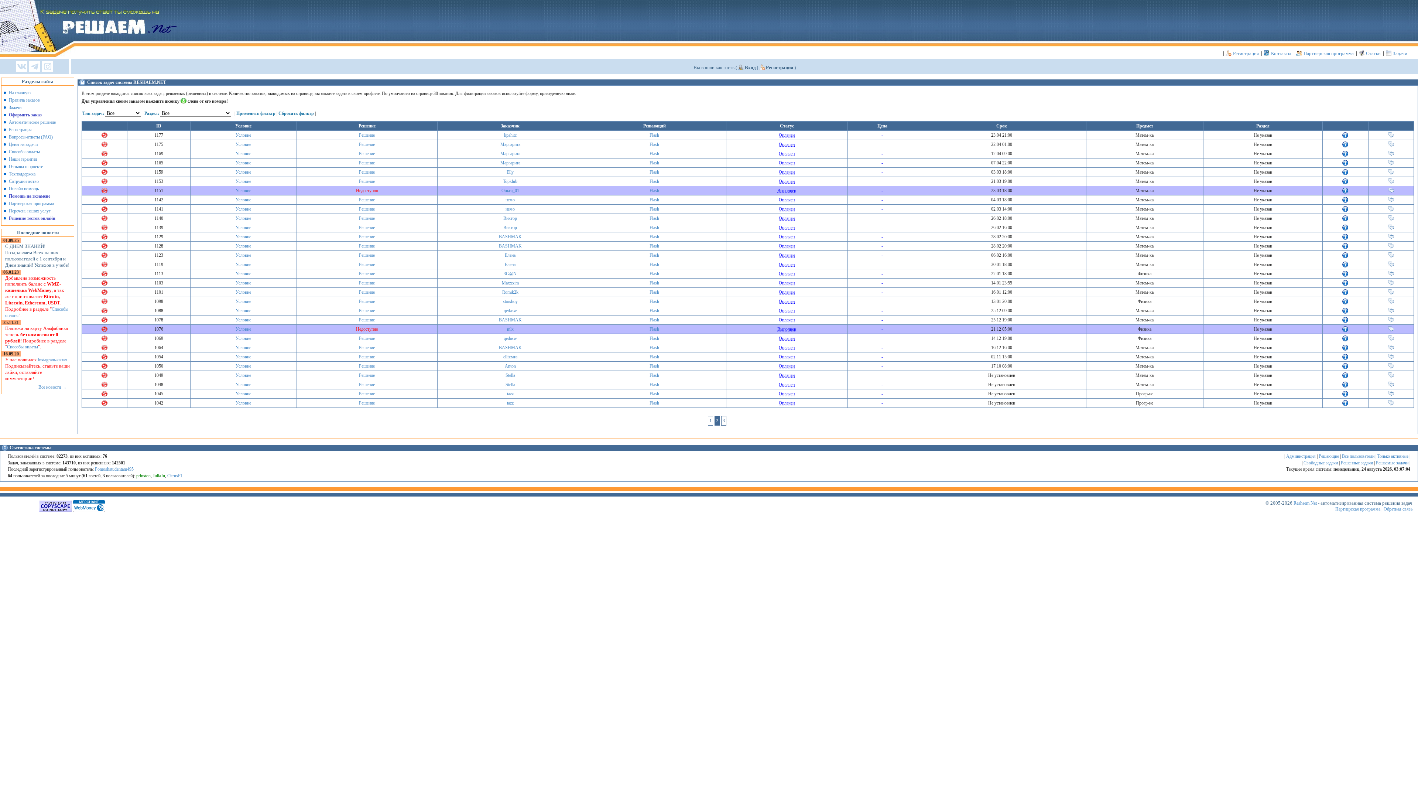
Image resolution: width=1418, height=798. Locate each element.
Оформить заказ (25, 114)
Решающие (1329, 456)
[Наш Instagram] (47, 67)
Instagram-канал (52, 359)
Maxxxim (510, 283)
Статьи (1373, 53)
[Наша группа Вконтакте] (21, 67)
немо (510, 199)
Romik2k (510, 292)
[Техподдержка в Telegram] (34, 67)
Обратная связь (1398, 509)
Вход (750, 67)
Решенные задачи (1357, 463)
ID (158, 126)
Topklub (510, 181)
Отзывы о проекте (26, 166)
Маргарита (510, 144)
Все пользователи (1358, 456)
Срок (1001, 126)
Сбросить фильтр (296, 113)
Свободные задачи (1321, 463)
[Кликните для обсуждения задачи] (1391, 136)
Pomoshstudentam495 (114, 469)
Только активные (1392, 456)
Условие (243, 135)
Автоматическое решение (32, 122)
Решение (367, 135)
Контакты (1281, 53)
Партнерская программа (1329, 53)
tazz (510, 393)
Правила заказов (24, 100)
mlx (510, 329)
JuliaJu (159, 475)
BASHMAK (510, 236)
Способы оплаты (24, 151)
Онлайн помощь (24, 188)
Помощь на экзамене (29, 196)
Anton (510, 366)
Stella (510, 375)
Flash (654, 135)
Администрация (1301, 456)
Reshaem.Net (1305, 503)
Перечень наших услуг (30, 211)
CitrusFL (175, 475)
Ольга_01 (510, 190)
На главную (20, 92)
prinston (143, 475)
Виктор (510, 218)
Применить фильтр (255, 113)
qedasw (510, 310)
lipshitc (510, 135)
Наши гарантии (23, 159)
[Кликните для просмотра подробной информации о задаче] (1345, 136)
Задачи (1400, 53)
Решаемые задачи (1392, 463)
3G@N (510, 273)
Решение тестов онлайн (32, 218)
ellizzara (510, 356)
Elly (510, 172)
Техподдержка (22, 174)
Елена (510, 255)
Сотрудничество (24, 181)
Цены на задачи (23, 144)
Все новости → (52, 387)
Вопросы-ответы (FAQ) (31, 137)
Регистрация (1246, 53)
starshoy (510, 301)
